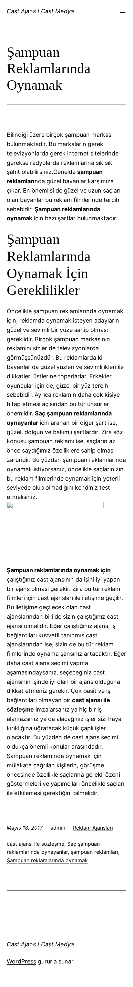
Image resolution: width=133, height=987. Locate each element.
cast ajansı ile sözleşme (35, 844)
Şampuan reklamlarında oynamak (47, 860)
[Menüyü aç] (122, 11)
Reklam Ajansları (93, 827)
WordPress (21, 961)
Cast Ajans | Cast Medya (40, 11)
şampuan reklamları (94, 852)
